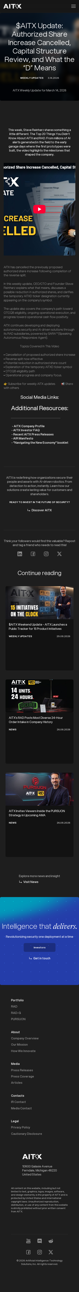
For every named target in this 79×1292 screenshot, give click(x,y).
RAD (14, 1006)
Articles (16, 1083)
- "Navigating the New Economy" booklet (39, 442)
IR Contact (18, 1102)
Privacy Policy (20, 1127)
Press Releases (22, 1070)
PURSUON (18, 1019)
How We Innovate (23, 1051)
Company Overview (25, 1038)
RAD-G (16, 1013)
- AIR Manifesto (22, 438)
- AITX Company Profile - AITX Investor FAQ (28, 428)
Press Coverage (22, 1076)
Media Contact (21, 1108)
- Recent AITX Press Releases (32, 434)
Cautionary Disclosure (26, 1134)
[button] (72, 6)
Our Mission (19, 1045)
